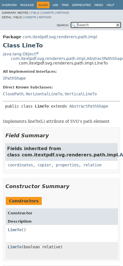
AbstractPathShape (88, 106)
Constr (48, 12)
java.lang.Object (19, 54)
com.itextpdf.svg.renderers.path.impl (60, 37)
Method (62, 12)
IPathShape (14, 78)
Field (35, 12)
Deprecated (81, 5)
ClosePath (13, 94)
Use (55, 5)
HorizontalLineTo (44, 94)
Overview (9, 5)
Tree (65, 5)
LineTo (14, 229)
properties (67, 165)
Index (98, 5)
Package (27, 5)
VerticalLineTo (81, 94)
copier (44, 165)
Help (110, 5)
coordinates (20, 165)
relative (92, 165)
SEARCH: (63, 25)
